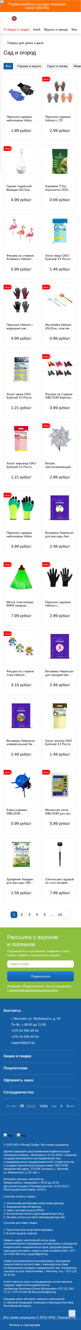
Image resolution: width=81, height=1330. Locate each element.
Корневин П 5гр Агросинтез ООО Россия (56, 188)
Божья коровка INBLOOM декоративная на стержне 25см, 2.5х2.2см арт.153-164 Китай (19, 811)
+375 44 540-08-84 (23, 1292)
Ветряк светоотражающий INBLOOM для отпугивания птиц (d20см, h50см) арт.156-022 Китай (57, 465)
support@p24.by (37, 1254)
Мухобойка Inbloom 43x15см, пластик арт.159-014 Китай (58, 326)
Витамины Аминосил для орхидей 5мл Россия (59, 673)
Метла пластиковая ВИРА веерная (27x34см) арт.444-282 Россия (20, 604)
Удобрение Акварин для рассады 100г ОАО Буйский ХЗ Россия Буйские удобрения (20, 881)
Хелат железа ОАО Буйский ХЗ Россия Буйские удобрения (58, 742)
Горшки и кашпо (29, 66)
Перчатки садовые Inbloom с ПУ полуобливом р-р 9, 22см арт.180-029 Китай (58, 118)
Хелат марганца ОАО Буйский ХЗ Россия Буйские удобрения (21, 465)
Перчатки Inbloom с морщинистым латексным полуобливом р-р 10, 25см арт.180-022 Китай (20, 326)
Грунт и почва (57, 66)
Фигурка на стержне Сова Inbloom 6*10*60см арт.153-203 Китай (20, 673)
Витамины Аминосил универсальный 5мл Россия (21, 742)
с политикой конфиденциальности (32, 990)
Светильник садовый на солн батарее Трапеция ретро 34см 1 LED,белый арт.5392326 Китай (59, 881)
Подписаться (40, 976)
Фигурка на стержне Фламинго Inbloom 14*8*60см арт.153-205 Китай (20, 257)
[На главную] (14, 18)
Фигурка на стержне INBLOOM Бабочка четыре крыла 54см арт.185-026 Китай (58, 396)
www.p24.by (36, 1179)
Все (8, 66)
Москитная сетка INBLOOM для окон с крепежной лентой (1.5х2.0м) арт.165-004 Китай (59, 811)
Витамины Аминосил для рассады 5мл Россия (59, 534)
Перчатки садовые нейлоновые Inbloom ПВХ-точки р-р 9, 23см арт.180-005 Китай (20, 118)
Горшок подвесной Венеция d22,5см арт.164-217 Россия (20, 188)
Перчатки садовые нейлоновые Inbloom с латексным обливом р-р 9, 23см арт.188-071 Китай (20, 534)
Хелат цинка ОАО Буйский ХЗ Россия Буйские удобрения (20, 396)
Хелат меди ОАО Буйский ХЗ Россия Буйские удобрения (58, 257)
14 (60, 914)
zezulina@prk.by (46, 1292)
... (52, 914)
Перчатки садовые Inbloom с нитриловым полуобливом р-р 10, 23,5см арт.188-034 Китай (59, 604)
